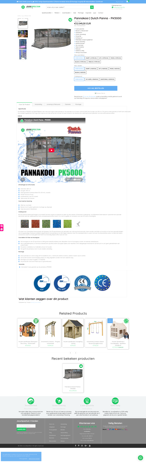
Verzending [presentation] (38, 104)
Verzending (64, 424)
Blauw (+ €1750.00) (80, 61)
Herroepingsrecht (65, 435)
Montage (81, 13)
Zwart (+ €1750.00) (91, 58)
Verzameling (64, 432)
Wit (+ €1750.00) (103, 58)
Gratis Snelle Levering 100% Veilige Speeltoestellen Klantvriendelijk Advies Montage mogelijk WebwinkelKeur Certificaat (60, 1)
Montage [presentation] (78, 104)
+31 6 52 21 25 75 (119, 7)
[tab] (24, 104)
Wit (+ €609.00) (103, 68)
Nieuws (63, 441)
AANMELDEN (21, 429)
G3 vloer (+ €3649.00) (92, 79)
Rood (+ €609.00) (115, 68)
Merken (57, 13)
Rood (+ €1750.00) (116, 58)
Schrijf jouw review (36, 302)
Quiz (94, 13)
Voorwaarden (64, 438)
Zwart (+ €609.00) (91, 68)
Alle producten (26, 16)
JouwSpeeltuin (27, 446)
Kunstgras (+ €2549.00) (107, 79)
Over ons (51, 424)
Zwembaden (66, 13)
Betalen (63, 429)
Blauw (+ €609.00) (80, 72)
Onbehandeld (79, 58)
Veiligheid (51, 427)
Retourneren (52, 441)
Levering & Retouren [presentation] (53, 104)
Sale (74, 13)
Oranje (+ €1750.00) (94, 61)
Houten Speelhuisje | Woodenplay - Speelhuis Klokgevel (118, 343)
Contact (100, 13)
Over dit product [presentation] (24, 104)
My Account (119, 2)
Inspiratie (88, 13)
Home (19, 16)
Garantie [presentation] (68, 104)
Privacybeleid (53, 429)
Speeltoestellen (47, 13)
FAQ (50, 432)
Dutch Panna (37, 111)
